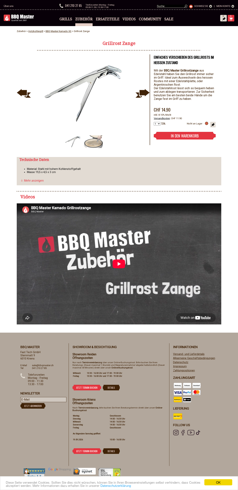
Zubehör (84, 19)
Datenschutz (180, 362)
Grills (66, 19)
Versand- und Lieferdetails (189, 354)
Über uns (8, 6)
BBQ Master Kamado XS (58, 31)
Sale (168, 19)
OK (218, 482)
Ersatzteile (107, 19)
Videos (129, 19)
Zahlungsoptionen (184, 370)
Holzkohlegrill (35, 31)
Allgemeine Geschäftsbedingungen (194, 358)
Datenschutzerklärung (115, 485)
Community (150, 19)
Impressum (180, 366)
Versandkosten (162, 118)
